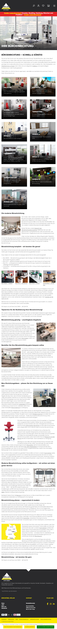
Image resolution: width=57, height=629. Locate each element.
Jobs (2, 604)
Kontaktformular (30, 603)
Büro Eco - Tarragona (21, 283)
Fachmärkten (47, 453)
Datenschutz (11, 619)
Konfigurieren (29, 627)
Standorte (4, 608)
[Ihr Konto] (38, 6)
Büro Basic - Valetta (6, 283)
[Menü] (54, 6)
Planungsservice (15, 407)
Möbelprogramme (37, 414)
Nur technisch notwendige (13, 627)
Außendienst (22, 404)
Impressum (4, 619)
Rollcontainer (29, 425)
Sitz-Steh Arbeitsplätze (30, 446)
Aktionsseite (25, 338)
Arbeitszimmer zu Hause (7, 66)
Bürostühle (30, 445)
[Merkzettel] (43, 6)
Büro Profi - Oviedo (34, 283)
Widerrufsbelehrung (23, 619)
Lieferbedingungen (34, 619)
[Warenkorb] (48, 6)
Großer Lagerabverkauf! (12, 13)
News (2, 603)
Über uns (3, 606)
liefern (3, 492)
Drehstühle (26, 518)
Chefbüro (34, 66)
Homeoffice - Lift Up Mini (48, 284)
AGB (17, 619)
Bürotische (36, 425)
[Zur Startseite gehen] (3, 6)
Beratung (19, 495)
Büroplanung (38, 536)
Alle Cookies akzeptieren (45, 627)
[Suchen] (34, 6)
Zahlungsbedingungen (45, 619)
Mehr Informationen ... (48, 624)
